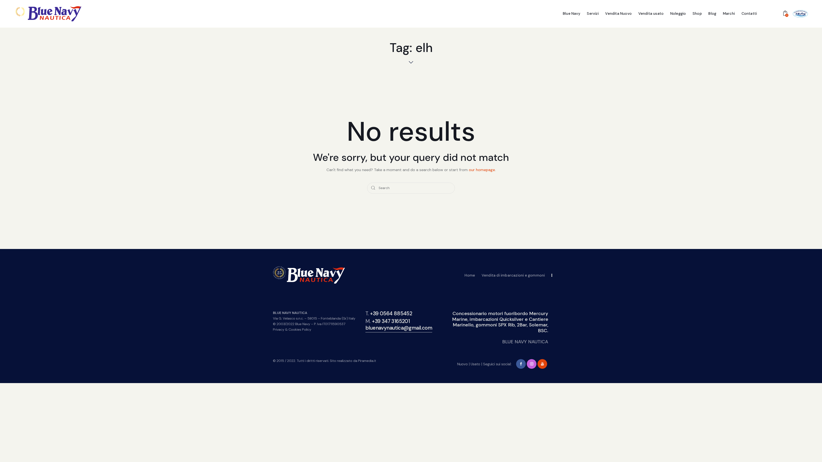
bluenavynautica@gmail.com (398, 327)
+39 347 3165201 (391, 321)
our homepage (482, 169)
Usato (475, 364)
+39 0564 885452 (391, 313)
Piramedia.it (367, 360)
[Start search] (373, 188)
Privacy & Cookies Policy (292, 329)
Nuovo (462, 364)
